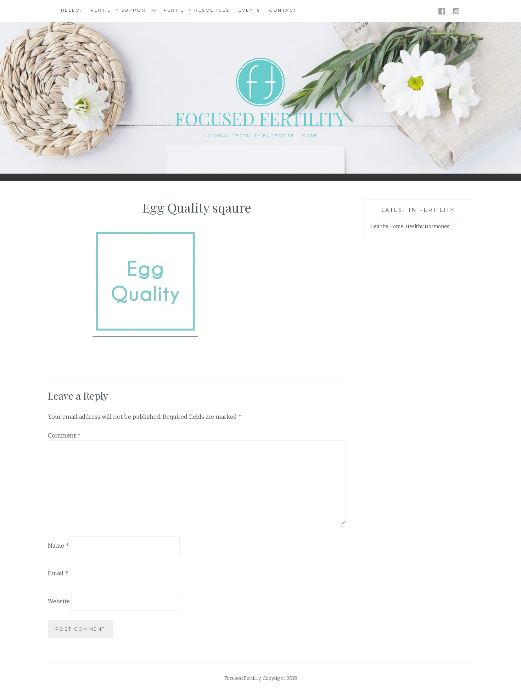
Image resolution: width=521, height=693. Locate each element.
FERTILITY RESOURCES (197, 10)
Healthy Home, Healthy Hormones (409, 227)
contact (283, 10)
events (249, 10)
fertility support (120, 10)
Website (59, 601)
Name (58, 545)
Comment (64, 435)
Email (58, 573)
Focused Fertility (260, 118)
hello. (71, 10)
